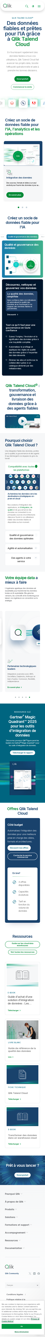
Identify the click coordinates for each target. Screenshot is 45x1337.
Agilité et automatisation (20, 548)
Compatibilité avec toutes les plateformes (21, 468)
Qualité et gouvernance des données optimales (21, 537)
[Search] (27, 6)
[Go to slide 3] (26, 207)
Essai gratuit (22, 79)
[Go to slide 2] (22, 207)
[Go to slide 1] (18, 207)
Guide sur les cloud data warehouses (22, 944)
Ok (21, 1326)
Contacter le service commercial (22, 856)
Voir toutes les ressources (22, 952)
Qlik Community (12, 1273)
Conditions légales (14, 1294)
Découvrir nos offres (19, 848)
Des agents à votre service (21, 560)
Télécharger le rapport (22, 753)
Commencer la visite (22, 87)
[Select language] (33, 6)
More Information (22, 1332)
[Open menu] (39, 6)
